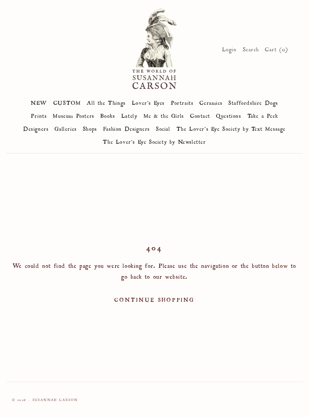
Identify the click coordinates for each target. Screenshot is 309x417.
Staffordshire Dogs (253, 102)
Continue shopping (154, 299)
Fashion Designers (126, 128)
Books (107, 115)
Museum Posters (73, 115)
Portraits (182, 102)
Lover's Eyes (148, 102)
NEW (39, 102)
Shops (90, 128)
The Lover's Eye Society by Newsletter (154, 141)
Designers (36, 128)
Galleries (66, 128)
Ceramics (210, 102)
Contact (200, 115)
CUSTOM (67, 102)
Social (163, 128)
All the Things (106, 102)
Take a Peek (263, 115)
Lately (129, 115)
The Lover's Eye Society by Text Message (231, 128)
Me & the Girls (164, 115)
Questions (228, 115)
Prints (39, 115)
